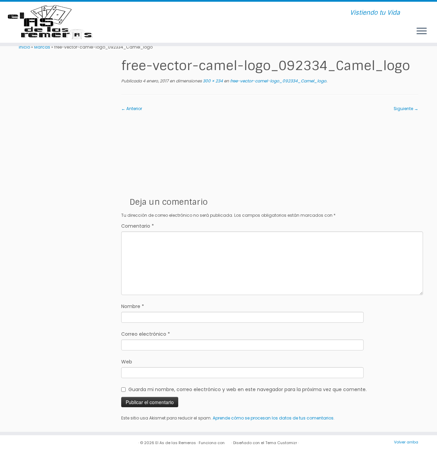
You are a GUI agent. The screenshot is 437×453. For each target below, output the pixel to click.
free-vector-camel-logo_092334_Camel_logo (277, 81)
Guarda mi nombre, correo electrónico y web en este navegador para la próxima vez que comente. (247, 389)
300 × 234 (212, 81)
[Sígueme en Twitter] (140, 13)
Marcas (42, 47)
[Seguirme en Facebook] (131, 13)
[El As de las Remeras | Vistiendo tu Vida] (50, 22)
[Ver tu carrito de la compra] (423, 10)
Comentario (137, 226)
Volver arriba (406, 442)
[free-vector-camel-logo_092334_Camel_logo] (269, 152)
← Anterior (131, 108)
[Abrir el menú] (422, 31)
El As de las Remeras (175, 442)
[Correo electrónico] (123, 13)
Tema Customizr (281, 442)
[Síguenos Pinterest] (157, 13)
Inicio (24, 47)
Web (126, 361)
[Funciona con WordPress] (228, 441)
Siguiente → (406, 108)
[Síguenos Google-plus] (165, 13)
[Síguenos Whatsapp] (174, 13)
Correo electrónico (145, 334)
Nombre (132, 306)
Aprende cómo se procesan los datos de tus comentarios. (274, 418)
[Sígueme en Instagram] (148, 13)
